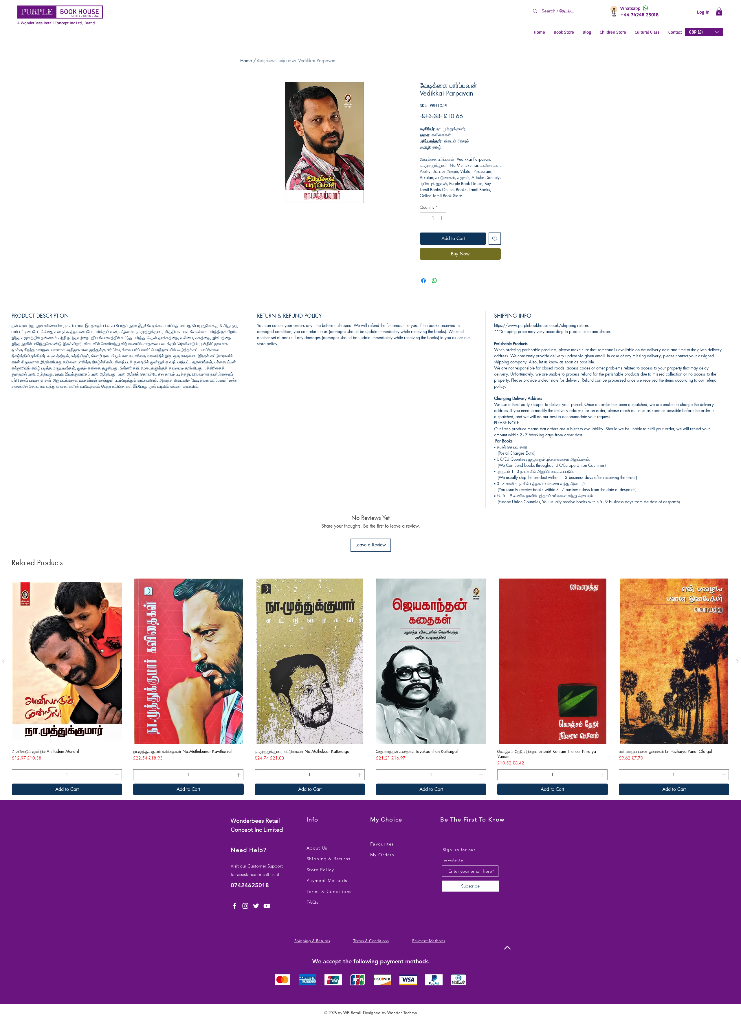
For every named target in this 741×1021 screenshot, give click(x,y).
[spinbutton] (433, 218)
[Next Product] (737, 661)
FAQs (312, 902)
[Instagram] (245, 906)
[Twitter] (256, 906)
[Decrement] (424, 218)
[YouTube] (267, 906)
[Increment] (441, 218)
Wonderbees (248, 820)
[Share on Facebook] (423, 280)
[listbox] (704, 32)
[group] (370, 686)
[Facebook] (235, 906)
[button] (719, 11)
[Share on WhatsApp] (434, 280)
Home (246, 61)
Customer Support (265, 866)
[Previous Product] (3, 661)
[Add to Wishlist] (495, 239)
